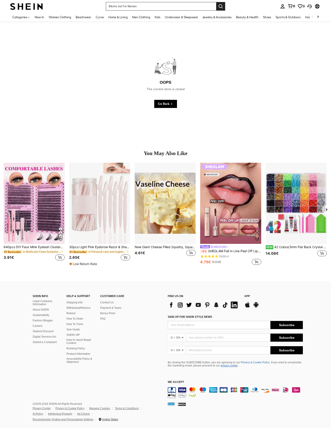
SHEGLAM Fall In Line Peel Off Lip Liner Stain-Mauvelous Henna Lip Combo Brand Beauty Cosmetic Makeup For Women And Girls (231, 251)
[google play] (256, 307)
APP (247, 296)
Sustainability (41, 315)
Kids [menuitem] (157, 17)
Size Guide (73, 329)
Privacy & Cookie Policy (255, 362)
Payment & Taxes (110, 307)
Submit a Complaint (45, 342)
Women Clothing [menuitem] (60, 17)
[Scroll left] (312, 17)
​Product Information (78, 353)
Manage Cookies (99, 408)
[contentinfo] (235, 392)
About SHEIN (41, 309)
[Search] (220, 6)
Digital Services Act (44, 336)
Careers (38, 325)
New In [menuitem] (39, 17)
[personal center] (282, 6)
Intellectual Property (60, 413)
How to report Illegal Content (78, 341)
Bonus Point (107, 313)
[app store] (247, 307)
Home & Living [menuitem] (118, 17)
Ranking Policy (75, 348)
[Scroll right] (318, 17)
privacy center (229, 365)
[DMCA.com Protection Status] (182, 404)
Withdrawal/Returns (78, 307)
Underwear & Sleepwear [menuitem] (181, 17)
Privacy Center (42, 408)
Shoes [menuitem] (267, 17)
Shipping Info (74, 302)
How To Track (74, 324)
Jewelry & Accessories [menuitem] (217, 17)
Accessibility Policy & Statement (79, 360)
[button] (309, 6)
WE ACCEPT (176, 382)
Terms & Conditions (127, 408)
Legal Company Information (42, 303)
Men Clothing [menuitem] (141, 17)
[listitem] (34, 214)
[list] (204, 305)
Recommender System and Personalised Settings (63, 419)
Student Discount (43, 331)
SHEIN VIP (73, 334)
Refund (70, 313)
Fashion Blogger (43, 320)
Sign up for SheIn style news (190, 316)
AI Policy (38, 413)
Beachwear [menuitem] (83, 17)
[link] (291, 6)
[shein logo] (26, 6)
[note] (83, 264)
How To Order (74, 318)
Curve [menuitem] (100, 17)
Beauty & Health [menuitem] (247, 17)
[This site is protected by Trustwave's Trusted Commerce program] (171, 404)
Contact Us (107, 302)
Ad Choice (83, 413)
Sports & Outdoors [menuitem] (288, 17)
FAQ (102, 318)
